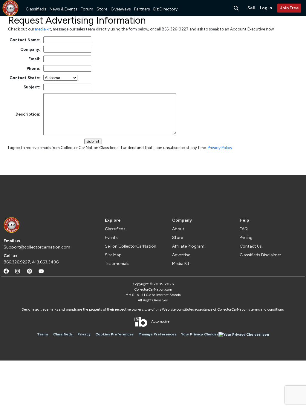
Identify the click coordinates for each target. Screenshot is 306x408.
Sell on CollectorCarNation (130, 246)
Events (111, 237)
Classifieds (36, 9)
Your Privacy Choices (199, 334)
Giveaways (121, 9)
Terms (42, 334)
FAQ (244, 228)
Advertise (181, 254)
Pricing (246, 237)
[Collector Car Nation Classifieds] (10, 8)
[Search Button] (236, 8)
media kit (43, 29)
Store (102, 9)
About (178, 228)
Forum (87, 9)
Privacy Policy (220, 147)
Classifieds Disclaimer (260, 254)
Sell (251, 7)
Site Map (113, 254)
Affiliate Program (188, 246)
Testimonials (117, 263)
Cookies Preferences (114, 334)
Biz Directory (165, 9)
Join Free (289, 7)
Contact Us (251, 246)
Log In (266, 7)
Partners (142, 9)
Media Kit (180, 263)
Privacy (84, 334)
